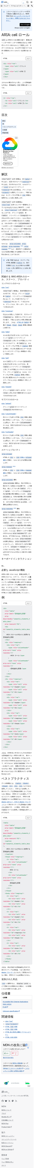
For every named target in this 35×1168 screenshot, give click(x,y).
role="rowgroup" (7, 311)
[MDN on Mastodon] (13, 1101)
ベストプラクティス (9, 127)
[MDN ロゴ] (5, 1092)
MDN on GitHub (6, 1149)
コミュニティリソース (8, 1139)
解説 (3, 121)
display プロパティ (7, 972)
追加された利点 (9, 979)
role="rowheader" (7, 432)
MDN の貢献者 (17, 1063)
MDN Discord (6, 1146)
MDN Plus (4, 1123)
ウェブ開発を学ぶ (7, 1162)
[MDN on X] (9, 1101)
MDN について (6, 1110)
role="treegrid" (6, 387)
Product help (5, 1127)
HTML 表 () (23, 322)
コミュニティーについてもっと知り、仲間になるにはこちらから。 (18, 18)
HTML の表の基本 (11, 1037)
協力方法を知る (8, 1057)
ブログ (3, 1113)
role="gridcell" (6, 403)
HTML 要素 (11, 1027)
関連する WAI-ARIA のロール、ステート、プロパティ (15, 278)
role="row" (5, 287)
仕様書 (4, 130)
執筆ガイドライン (7, 1143)
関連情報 (5, 133)
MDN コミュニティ (7, 1136)
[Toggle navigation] (31, 2)
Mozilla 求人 (5, 1117)
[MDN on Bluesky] (6, 1101)
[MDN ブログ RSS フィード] (16, 1101)
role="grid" (5, 358)
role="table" (5, 332)
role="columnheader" (8, 414)
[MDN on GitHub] (2, 1101)
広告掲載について (7, 1120)
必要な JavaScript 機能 (13, 570)
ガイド (3, 1165)
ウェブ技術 (5, 1159)
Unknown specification (10, 1011)
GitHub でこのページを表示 (12, 1068)
